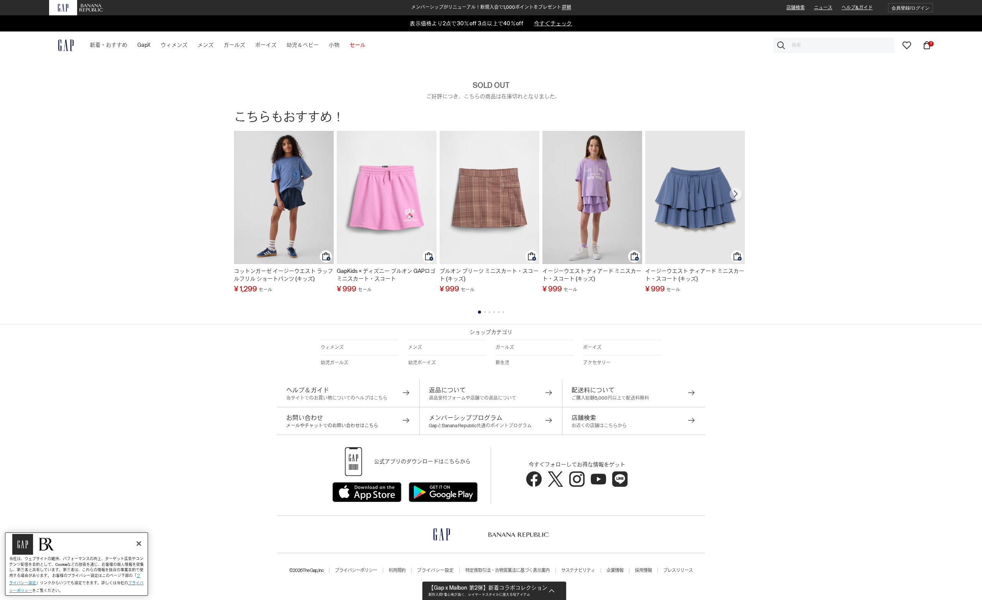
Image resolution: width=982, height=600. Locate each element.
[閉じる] (138, 543)
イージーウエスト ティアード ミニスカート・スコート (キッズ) (591, 275)
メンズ (415, 347)
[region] (76, 564)
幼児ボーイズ (422, 362)
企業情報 (614, 570)
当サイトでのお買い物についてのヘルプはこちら (336, 398)
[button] (910, 7)
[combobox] (834, 45)
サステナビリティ (578, 570)
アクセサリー (597, 362)
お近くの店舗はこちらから (599, 425)
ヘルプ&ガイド (857, 7)
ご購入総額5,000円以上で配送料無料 (610, 398)
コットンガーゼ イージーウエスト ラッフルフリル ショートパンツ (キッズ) (283, 275)
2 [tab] (485, 312)
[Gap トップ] (61, 45)
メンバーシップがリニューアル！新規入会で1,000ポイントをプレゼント (491, 7)
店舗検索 (795, 7)
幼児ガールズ (334, 362)
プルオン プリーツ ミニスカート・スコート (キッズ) (489, 275)
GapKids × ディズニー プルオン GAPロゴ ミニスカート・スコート (386, 275)
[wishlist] (906, 45)
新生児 (502, 362)
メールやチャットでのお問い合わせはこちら (332, 425)
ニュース (823, 7)
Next (736, 194)
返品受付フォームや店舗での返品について (472, 398)
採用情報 (643, 570)
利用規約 (397, 570)
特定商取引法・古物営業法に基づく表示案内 (507, 570)
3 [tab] (489, 312)
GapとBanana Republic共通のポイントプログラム (480, 425)
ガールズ (505, 347)
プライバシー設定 (435, 570)
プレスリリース (678, 570)
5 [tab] (498, 312)
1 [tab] (479, 312)
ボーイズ (592, 347)
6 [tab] (503, 312)
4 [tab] (494, 312)
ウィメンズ (332, 347)
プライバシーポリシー (356, 570)
